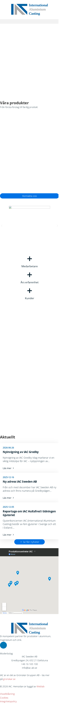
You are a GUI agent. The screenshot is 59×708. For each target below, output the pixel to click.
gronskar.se (9, 679)
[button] (29, 21)
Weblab (40, 686)
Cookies (4, 697)
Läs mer (14, 143)
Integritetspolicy (8, 701)
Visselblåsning (7, 693)
